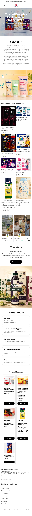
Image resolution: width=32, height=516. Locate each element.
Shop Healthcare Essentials (16, 30)
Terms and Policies (16, 512)
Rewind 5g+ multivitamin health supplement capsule (9, 390)
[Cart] (30, 5)
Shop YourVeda (16, 261)
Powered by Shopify (25, 509)
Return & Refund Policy (6, 490)
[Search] (5, 5)
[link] (16, 320)
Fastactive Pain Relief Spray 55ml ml (9, 456)
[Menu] (1, 5)
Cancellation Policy (5, 493)
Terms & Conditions (6, 496)
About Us (3, 503)
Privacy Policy (4, 498)
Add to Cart (9, 403)
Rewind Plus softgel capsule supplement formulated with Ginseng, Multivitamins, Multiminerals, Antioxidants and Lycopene (22, 393)
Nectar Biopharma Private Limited (13, 509)
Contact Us (4, 501)
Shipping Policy (5, 488)
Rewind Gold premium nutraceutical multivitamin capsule (9, 422)
